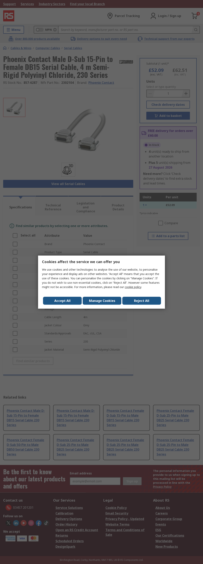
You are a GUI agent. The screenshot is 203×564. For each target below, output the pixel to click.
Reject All (141, 301)
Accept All (62, 301)
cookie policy (133, 287)
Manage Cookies (102, 301)
